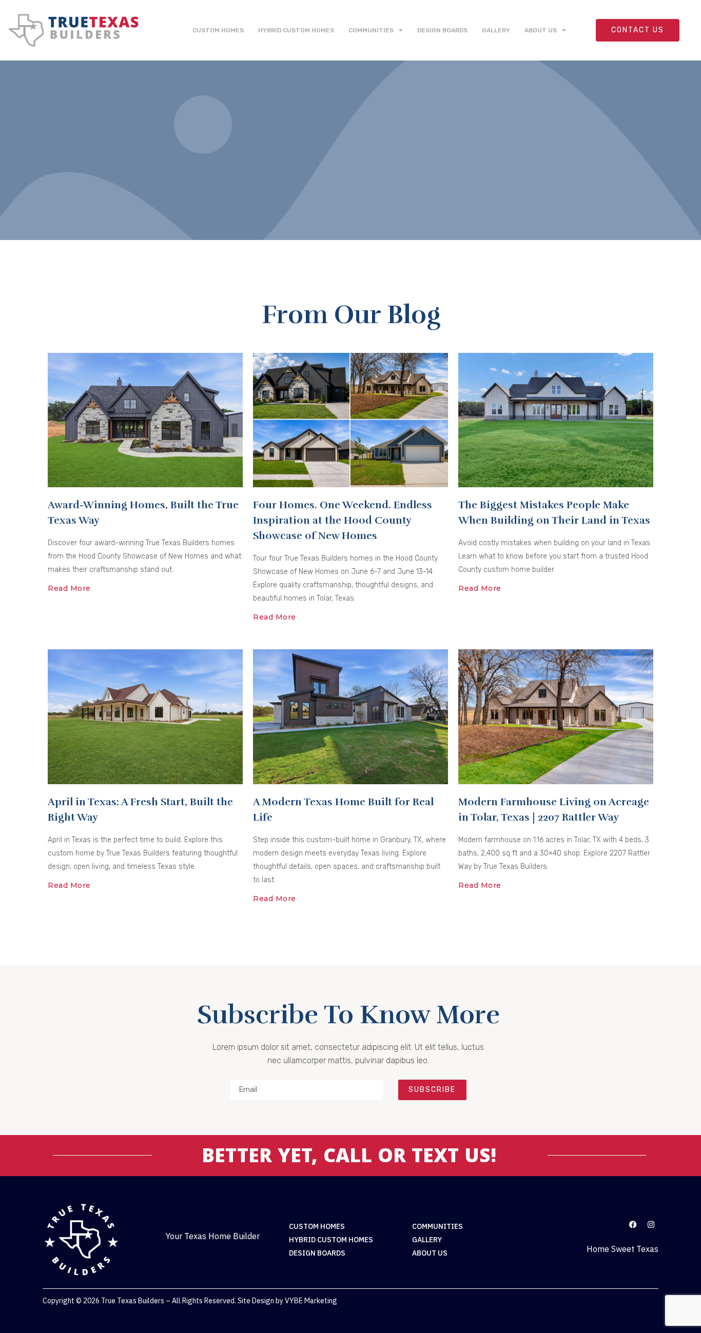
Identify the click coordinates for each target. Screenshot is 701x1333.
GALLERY (496, 30)
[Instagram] (650, 1224)
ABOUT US (540, 30)
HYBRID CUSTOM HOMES (296, 30)
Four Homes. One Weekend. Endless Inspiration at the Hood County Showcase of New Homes (342, 520)
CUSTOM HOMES (218, 30)
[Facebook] (632, 1224)
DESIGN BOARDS (442, 30)
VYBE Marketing (311, 1300)
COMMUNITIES (371, 30)
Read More (69, 588)
